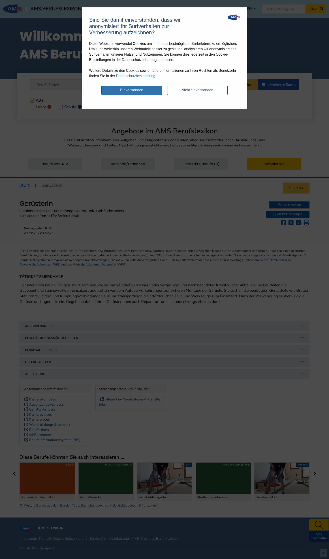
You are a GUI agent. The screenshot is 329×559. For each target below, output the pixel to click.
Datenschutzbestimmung (135, 76)
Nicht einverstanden (197, 90)
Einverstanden (131, 90)
